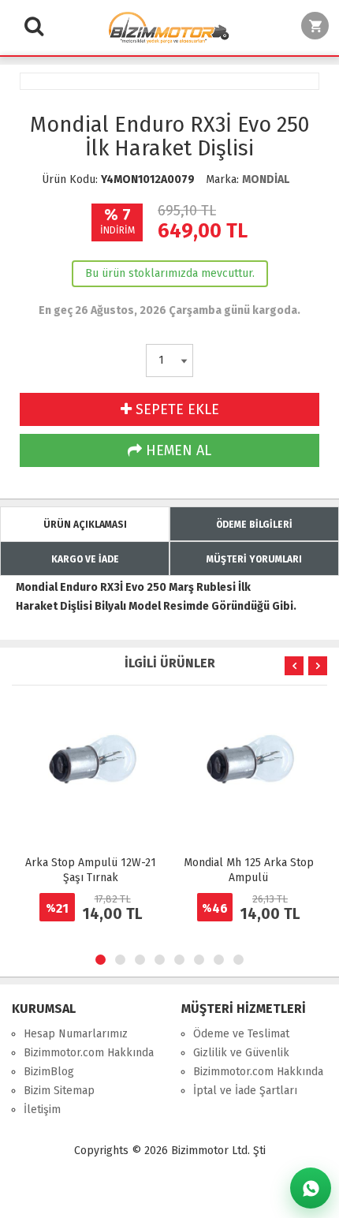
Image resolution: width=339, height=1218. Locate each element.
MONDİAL (265, 179)
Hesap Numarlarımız (76, 1034)
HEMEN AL (176, 450)
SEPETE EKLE (175, 409)
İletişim (42, 1109)
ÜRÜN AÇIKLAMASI (85, 524)
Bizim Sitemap (59, 1090)
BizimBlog (49, 1071)
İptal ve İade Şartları (245, 1090)
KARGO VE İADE (85, 559)
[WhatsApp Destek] (310, 1188)
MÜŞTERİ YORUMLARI (254, 559)
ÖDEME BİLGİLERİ (254, 524)
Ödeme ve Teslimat (241, 1034)
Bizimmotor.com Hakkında (89, 1052)
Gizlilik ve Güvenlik (241, 1052)
